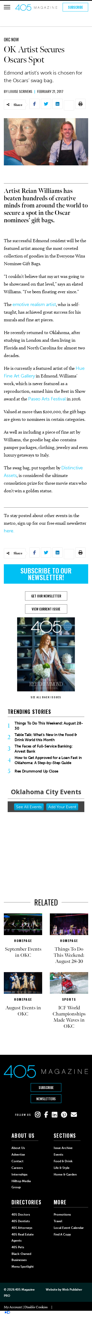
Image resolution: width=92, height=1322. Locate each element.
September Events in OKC (23, 952)
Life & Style (62, 1168)
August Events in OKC (23, 1011)
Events (58, 1154)
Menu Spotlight (23, 1266)
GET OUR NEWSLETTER (46, 595)
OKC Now (11, 39)
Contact (18, 1161)
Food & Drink (63, 1161)
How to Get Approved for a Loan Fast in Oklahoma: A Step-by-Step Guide (48, 760)
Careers (17, 1168)
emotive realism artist (34, 304)
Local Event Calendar (69, 1228)
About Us (18, 1148)
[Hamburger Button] (7, 7)
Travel (58, 1221)
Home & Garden (65, 1174)
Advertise (18, 1154)
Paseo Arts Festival (47, 399)
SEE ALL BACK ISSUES (46, 697)
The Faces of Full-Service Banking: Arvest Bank (43, 749)
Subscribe (75, 7)
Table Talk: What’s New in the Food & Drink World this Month (46, 737)
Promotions (62, 1214)
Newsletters (46, 1098)
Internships (19, 1174)
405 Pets (18, 1247)
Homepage (23, 940)
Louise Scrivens (20, 91)
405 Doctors (21, 1214)
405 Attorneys (22, 1228)
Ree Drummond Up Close (36, 771)
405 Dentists (21, 1221)
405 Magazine (25, 1289)
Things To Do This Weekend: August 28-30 (49, 726)
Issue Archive (63, 1148)
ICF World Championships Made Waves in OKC (69, 1017)
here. (9, 531)
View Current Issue (46, 608)
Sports (69, 999)
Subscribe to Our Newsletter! (46, 574)
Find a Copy (62, 1234)
